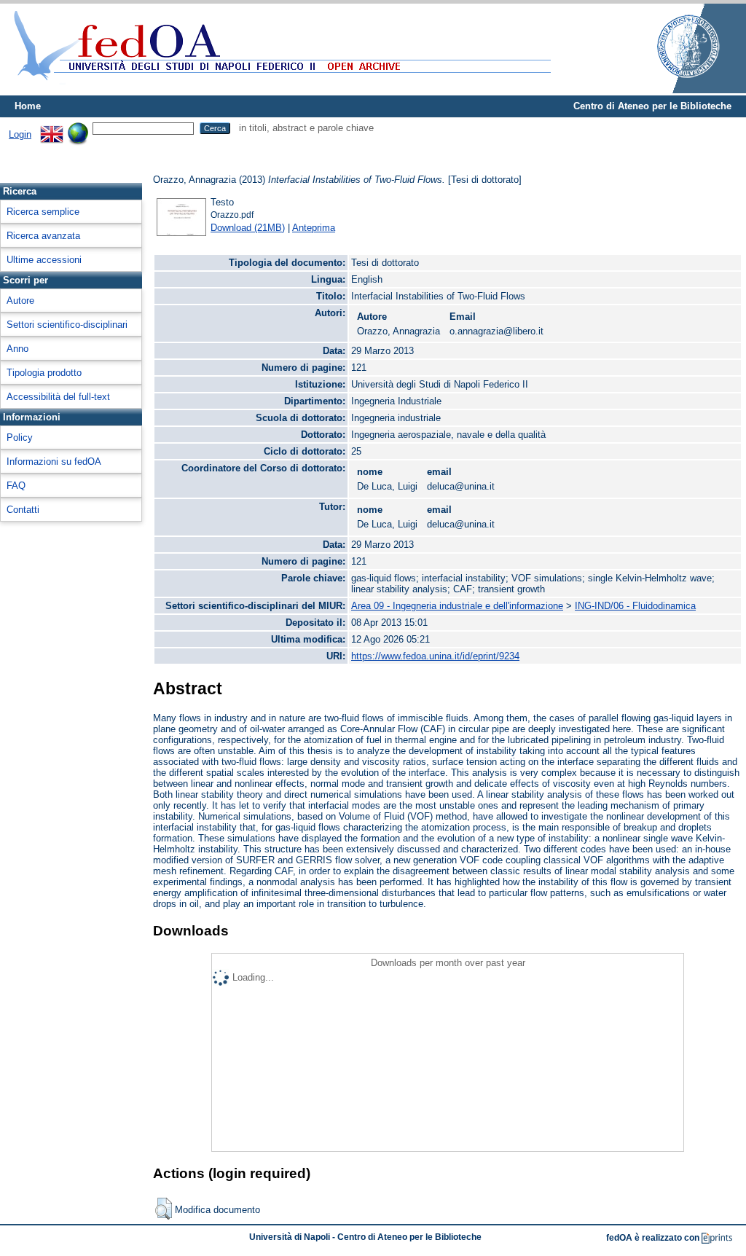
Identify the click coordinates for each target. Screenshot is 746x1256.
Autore (20, 300)
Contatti (23, 509)
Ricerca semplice (43, 211)
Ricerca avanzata (43, 235)
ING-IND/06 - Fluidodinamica (635, 605)
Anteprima (313, 227)
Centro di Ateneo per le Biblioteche (652, 106)
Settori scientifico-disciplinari (67, 324)
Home (28, 106)
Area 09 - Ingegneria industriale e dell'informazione (457, 605)
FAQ (16, 485)
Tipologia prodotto (44, 372)
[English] (51, 127)
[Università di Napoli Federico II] (673, 90)
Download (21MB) (248, 227)
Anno (17, 348)
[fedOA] (279, 89)
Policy (20, 437)
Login (20, 134)
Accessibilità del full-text (58, 396)
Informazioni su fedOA (54, 461)
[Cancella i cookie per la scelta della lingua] (78, 127)
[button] (163, 1209)
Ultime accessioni (44, 259)
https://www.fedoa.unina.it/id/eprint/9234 (435, 656)
